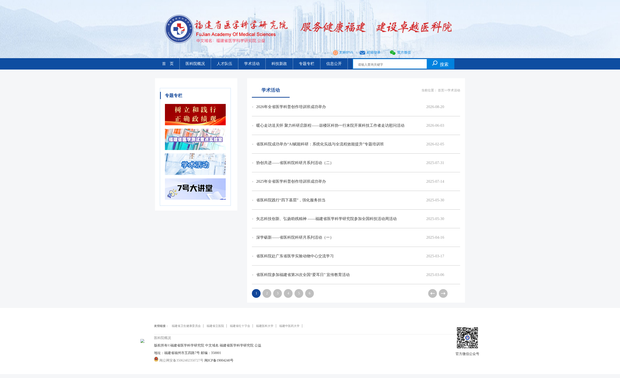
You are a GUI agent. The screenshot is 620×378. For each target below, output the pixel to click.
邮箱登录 (373, 52)
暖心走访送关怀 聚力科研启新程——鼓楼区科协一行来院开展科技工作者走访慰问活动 (350, 125)
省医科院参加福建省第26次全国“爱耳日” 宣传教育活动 (350, 275)
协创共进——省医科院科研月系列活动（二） (350, 163)
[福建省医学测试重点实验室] (195, 151)
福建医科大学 (264, 326)
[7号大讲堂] (195, 201)
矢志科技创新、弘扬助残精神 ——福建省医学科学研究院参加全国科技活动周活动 (350, 219)
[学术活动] (195, 176)
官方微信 (404, 52)
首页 (441, 90)
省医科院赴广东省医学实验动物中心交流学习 (350, 256)
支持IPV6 (346, 52)
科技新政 (279, 64)
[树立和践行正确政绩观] (195, 126)
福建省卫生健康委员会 (186, 326)
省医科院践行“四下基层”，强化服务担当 (350, 200)
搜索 (444, 64)
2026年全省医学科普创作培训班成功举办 (350, 107)
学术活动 (252, 64)
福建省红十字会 (240, 326)
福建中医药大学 (289, 326)
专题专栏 (306, 64)
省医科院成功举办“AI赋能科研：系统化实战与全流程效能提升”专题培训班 (350, 144)
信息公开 (334, 64)
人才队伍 (224, 64)
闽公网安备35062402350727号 (180, 360)
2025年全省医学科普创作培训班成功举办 (350, 181)
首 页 (168, 64)
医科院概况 (195, 64)
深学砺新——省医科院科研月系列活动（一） (350, 237)
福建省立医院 (215, 326)
